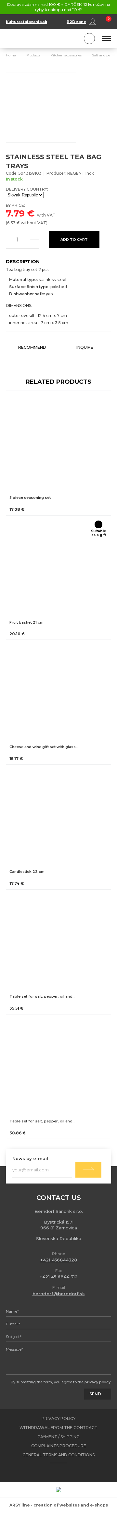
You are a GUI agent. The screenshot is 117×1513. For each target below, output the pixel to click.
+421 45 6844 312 (59, 1276)
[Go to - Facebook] (53, 1472)
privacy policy (97, 1382)
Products (33, 55)
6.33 (11, 222)
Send (88, 1170)
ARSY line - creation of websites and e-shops (58, 1505)
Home (11, 55)
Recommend (32, 347)
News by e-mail (30, 1158)
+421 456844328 (58, 1259)
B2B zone (76, 21)
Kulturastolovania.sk (26, 21)
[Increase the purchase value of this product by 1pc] (34, 235)
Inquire (84, 347)
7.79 (15, 213)
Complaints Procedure (58, 1445)
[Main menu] (106, 38)
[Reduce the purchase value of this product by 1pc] (34, 244)
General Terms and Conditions (58, 1454)
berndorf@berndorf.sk (58, 1293)
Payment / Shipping (59, 1436)
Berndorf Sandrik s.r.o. (35, 38)
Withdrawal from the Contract (59, 1427)
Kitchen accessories (66, 55)
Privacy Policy (58, 1418)
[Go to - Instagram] (64, 1472)
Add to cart (74, 239)
